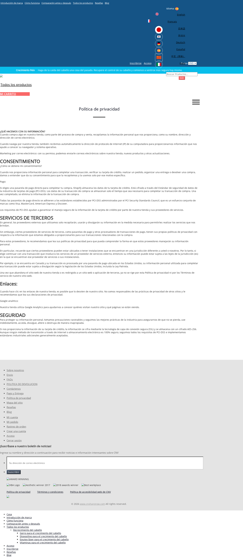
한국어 (181, 35)
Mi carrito (8, 94)
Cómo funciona (32, 2)
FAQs (10, 379)
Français (172, 21)
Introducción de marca (11, 2)
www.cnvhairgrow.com (92, 503)
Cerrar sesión (14, 440)
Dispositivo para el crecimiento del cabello (43, 536)
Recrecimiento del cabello (27, 530)
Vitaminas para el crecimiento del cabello (43, 542)
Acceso (147, 63)
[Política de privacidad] (1, 75)
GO (182, 78)
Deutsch (180, 42)
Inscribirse (136, 63)
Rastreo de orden (16, 426)
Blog (107, 2)
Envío (10, 374)
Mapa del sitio (15, 402)
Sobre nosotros (15, 370)
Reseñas (99, 2)
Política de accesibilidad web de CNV (90, 491)
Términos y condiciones (50, 491)
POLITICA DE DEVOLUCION (22, 384)
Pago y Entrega (15, 393)
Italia (182, 63)
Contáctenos (14, 388)
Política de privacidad (19, 398)
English (181, 14)
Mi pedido (12, 422)
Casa (9, 514)
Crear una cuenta (16, 431)
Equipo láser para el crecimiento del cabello (44, 539)
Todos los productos (83, 2)
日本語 (181, 28)
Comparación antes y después (56, 2)
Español (180, 49)
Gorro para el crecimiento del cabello (40, 533)
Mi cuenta (12, 417)
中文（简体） (178, 56)
